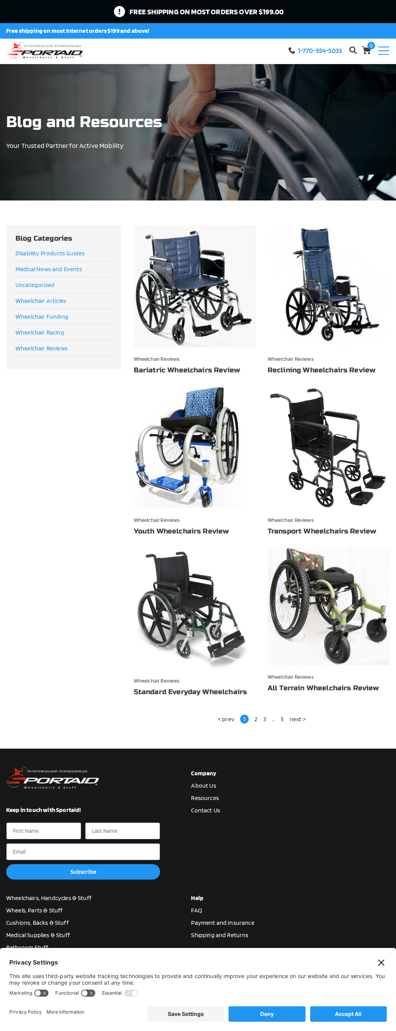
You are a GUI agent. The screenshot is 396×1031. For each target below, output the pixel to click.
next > (298, 719)
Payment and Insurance (222, 922)
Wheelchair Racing (39, 332)
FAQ (196, 910)
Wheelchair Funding (41, 316)
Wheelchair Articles (40, 300)
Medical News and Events (48, 269)
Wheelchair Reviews (41, 348)
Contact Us (205, 810)
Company (203, 773)
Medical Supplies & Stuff (38, 935)
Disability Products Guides (49, 253)
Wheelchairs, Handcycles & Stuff (49, 898)
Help (197, 898)
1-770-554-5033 (320, 50)
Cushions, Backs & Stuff (37, 922)
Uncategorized (35, 285)
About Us (203, 785)
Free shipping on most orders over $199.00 (207, 11)
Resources (204, 798)
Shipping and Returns (219, 935)
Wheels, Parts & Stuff (34, 910)
